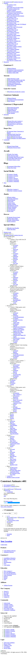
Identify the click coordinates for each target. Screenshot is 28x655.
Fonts (11, 201)
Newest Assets (16, 217)
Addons (13, 197)
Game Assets (7, 603)
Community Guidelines (9, 610)
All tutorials (13, 85)
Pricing (5, 560)
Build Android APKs (17, 81)
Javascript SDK (15, 111)
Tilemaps (12, 210)
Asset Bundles (15, 228)
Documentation (7, 562)
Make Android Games (18, 333)
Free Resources (17, 122)
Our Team (6, 592)
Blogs (8, 466)
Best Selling (15, 218)
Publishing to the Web (19, 80)
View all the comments (6, 506)
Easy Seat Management (9, 572)
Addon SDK (15, 72)
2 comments (10, 491)
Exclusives (13, 221)
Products (6, 3)
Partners (6, 576)
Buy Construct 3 (14, 189)
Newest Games (14, 155)
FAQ (12, 125)
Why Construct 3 (8, 571)
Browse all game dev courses (17, 91)
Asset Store (10, 419)
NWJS (15, 109)
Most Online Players (16, 158)
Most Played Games (18, 157)
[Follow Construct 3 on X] (11, 177)
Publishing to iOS (15, 83)
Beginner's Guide (14, 78)
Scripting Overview (17, 71)
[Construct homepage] (13, 2)
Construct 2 (17, 360)
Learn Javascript (8, 575)
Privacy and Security (17, 124)
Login (9, 232)
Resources (6, 62)
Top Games (15, 154)
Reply (8, 535)
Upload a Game (16, 159)
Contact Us (9, 476)
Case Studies (7, 565)
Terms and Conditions (9, 642)
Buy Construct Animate (16, 190)
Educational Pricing (15, 135)
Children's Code (8, 645)
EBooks (13, 200)
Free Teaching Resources (10, 574)
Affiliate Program (8, 585)
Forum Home (14, 146)
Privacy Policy (7, 644)
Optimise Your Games (19, 338)
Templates (14, 207)
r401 (5, 496)
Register (6, 232)
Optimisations (17, 84)
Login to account (15, 477)
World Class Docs (16, 134)
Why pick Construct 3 (16, 121)
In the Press (6, 595)
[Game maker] (13, 235)
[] (7, 516)
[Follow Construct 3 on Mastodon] (13, 181)
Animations (15, 198)
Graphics (13, 204)
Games (13, 203)
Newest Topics (16, 147)
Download (16, 107)
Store (5, 182)
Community (7, 139)
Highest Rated (15, 220)
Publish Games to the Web (18, 330)
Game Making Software (10, 550)
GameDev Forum (8, 604)
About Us (6, 591)
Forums (9, 435)
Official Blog (17, 166)
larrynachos (10, 521)
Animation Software (9, 552)
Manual (14, 68)
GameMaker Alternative (10, 558)
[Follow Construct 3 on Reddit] (12, 174)
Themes (14, 208)
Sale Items (12, 229)
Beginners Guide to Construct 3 (19, 327)
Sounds (16, 205)
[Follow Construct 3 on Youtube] (12, 175)
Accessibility (7, 646)
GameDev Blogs (8, 607)
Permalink (9, 534)
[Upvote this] (9, 489)
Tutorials (12, 101)
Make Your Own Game (9, 559)
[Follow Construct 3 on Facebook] (13, 180)
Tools (11, 211)
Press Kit (6, 594)
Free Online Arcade (8, 608)
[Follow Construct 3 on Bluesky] (12, 178)
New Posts (13, 167)
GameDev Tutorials (8, 605)
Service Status (7, 648)
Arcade (9, 448)
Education (6, 114)
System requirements (18, 70)
